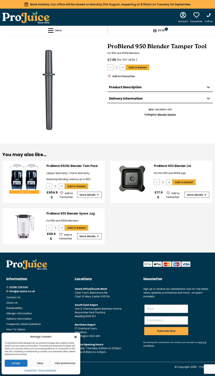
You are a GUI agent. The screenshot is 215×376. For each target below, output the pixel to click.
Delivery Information (19, 319)
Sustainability (14, 308)
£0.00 (162, 30)
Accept (16, 363)
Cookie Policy (30, 370)
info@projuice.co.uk (22, 291)
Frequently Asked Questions (23, 324)
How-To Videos (15, 329)
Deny (40, 363)
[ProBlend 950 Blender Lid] (131, 179)
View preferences (65, 363)
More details (88, 195)
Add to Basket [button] (77, 186)
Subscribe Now (166, 331)
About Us (11, 303)
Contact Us (13, 297)
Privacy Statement (47, 370)
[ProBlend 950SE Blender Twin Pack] (24, 179)
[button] (75, 336)
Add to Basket (138, 67)
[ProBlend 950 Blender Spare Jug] (24, 226)
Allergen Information (19, 313)
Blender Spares (167, 114)
